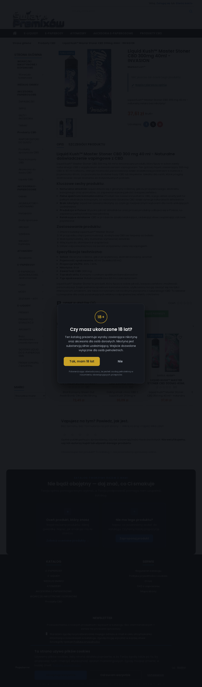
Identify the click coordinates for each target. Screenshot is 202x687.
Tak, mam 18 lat (81, 361)
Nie (120, 361)
